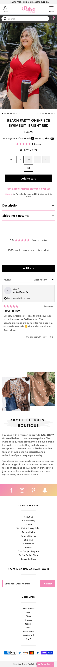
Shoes (28, 627)
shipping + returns (15, 215)
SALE (28, 639)
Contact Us (28, 543)
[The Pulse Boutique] (28, 9)
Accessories (28, 631)
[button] (28, 144)
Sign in (8, 193)
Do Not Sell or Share (28, 555)
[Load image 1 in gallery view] (28, 66)
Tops (28, 616)
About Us (28, 516)
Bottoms (28, 623)
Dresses (28, 619)
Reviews (28, 547)
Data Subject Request (28, 551)
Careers (28, 524)
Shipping (28, 539)
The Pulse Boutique (35, 664)
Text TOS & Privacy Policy (28, 528)
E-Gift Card (28, 635)
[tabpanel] (28, 66)
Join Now (47, 583)
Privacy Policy (28, 532)
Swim (28, 612)
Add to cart (28, 178)
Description (10, 205)
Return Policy (28, 520)
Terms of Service (28, 535)
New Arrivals (28, 608)
